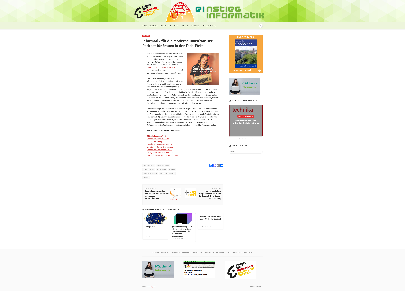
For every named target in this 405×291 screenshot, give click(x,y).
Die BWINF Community (160, 253)
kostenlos (146, 177)
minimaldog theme (152, 287)
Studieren (153, 26)
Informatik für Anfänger (150, 173)
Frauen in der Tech (149, 169)
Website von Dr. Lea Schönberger (160, 147)
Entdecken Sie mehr (241, 70)
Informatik (172, 169)
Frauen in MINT (161, 169)
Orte (176, 26)
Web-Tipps (146, 36)
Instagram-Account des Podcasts (160, 153)
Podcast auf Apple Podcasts (158, 139)
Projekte (195, 26)
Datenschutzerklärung (181, 253)
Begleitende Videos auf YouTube (159, 144)
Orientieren (165, 26)
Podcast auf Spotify (154, 142)
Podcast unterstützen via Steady (159, 150)
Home (144, 26)
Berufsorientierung (149, 165)
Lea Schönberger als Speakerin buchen (162, 155)
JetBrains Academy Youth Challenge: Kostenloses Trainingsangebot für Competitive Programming (182, 231)
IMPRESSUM (197, 253)
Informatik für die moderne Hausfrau (161, 67)
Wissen (185, 26)
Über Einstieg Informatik (214, 253)
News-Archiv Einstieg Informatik (240, 253)
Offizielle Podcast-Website (157, 136)
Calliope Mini (150, 227)
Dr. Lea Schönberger (163, 165)
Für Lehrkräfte (209, 26)
